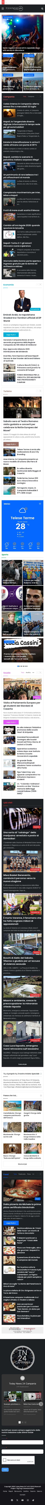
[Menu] (3, 9)
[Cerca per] (42, 9)
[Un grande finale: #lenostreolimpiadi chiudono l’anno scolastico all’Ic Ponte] (9, 763)
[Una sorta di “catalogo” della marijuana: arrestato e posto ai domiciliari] (22, 34)
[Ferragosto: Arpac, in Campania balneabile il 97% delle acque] (9, 490)
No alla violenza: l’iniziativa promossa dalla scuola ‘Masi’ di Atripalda (29, 730)
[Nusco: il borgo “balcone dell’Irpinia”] (12, 1148)
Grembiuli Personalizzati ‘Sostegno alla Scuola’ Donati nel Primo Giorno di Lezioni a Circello (28, 741)
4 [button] (23, 666)
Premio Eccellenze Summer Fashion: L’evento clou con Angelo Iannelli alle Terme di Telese (20, 656)
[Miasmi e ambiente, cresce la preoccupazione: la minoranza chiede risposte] (33, 82)
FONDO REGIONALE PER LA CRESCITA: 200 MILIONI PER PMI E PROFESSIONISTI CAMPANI (28, 378)
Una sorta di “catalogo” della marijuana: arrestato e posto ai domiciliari (21, 49)
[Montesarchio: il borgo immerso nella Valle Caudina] (33, 1127)
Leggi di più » (11, 335)
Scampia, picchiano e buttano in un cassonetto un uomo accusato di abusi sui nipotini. (12, 1404)
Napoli (11, 1491)
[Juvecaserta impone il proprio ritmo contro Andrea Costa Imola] (12, 624)
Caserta (32, 1491)
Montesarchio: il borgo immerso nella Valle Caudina (32, 1136)
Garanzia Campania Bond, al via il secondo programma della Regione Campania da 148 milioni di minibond (20, 342)
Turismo (7, 391)
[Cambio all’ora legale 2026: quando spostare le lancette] (9, 235)
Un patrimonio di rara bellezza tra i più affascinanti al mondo (20, 176)
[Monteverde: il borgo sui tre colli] (12, 1127)
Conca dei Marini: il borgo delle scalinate (32, 1157)
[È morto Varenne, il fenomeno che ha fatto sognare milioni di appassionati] (33, 62)
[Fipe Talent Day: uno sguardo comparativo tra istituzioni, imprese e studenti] (9, 775)
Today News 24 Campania (22, 1383)
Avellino (6, 17)
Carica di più (22, 1064)
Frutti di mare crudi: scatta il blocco (21, 210)
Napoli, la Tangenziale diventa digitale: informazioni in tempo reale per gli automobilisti (21, 124)
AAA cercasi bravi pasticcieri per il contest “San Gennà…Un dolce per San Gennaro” (28, 1308)
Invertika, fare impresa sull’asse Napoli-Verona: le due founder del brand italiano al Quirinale (21, 358)
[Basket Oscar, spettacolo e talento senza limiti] (33, 572)
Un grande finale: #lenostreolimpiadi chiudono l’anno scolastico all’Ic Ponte (29, 764)
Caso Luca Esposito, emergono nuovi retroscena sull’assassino (21, 1047)
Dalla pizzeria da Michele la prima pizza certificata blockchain (22, 1206)
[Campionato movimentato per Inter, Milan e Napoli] (9, 202)
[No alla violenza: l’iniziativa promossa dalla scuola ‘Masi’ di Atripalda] (9, 730)
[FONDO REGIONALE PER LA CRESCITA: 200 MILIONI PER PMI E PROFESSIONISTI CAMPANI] (9, 377)
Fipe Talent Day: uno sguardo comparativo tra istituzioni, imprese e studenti (28, 776)
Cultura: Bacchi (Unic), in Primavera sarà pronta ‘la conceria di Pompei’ (28, 367)
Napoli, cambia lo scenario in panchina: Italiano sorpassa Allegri (21, 158)
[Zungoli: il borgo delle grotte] (33, 1106)
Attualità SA (29, 56)
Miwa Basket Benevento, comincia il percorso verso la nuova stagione (19, 878)
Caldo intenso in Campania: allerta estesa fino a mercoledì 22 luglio (21, 105)
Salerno (39, 1491)
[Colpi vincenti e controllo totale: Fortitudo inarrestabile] (12, 598)
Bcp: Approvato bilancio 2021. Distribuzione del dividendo (16, 350)
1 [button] (18, 666)
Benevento (18, 1491)
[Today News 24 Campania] (14, 8)
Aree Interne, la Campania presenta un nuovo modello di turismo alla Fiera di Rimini (20, 461)
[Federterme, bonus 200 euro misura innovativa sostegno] (9, 481)
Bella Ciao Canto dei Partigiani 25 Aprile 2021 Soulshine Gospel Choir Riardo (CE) (32, 1404)
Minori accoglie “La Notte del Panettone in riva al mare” (22, 1285)
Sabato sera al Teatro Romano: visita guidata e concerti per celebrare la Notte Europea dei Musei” (20, 426)
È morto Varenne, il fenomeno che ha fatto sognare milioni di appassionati (22, 921)
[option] (22, 53)
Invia (5, 1469)
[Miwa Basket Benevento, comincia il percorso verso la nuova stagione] (12, 62)
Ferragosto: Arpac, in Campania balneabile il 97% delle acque (27, 490)
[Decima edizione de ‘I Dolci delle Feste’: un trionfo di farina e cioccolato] (9, 1231)
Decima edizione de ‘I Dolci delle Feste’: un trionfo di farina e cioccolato (29, 1230)
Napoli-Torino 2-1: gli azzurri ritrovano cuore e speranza (17, 244)
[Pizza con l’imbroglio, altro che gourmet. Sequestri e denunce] (9, 1250)
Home (5, 1491)
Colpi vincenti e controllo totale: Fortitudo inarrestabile (10, 610)
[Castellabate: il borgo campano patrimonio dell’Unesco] (12, 1106)
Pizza (29, 1174)
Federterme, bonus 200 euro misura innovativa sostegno (27, 480)
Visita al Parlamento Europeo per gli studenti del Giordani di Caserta (21, 705)
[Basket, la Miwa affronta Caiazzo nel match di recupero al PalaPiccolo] (33, 624)
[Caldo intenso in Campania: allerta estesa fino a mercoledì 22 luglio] (9, 113)
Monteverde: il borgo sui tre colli (11, 1135)
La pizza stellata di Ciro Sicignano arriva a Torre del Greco (22, 1291)
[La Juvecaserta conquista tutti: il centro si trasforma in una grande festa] (12, 572)
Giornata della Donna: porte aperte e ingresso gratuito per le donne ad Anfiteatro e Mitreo (22, 264)
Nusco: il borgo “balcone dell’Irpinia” (11, 1157)
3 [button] (21, 666)
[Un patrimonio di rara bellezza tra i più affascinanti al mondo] (9, 184)
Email (4, 1448)
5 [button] (25, 666)
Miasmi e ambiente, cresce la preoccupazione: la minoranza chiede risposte (20, 1003)
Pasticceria (22, 1174)
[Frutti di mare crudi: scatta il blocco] (9, 217)
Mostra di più (22, 1164)
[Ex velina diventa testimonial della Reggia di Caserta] (9, 471)
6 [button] (26, 666)
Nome (4, 1438)
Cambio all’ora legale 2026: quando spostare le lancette (21, 226)
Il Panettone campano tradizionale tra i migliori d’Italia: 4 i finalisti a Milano (21, 1298)
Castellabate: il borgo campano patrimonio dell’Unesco (12, 1115)
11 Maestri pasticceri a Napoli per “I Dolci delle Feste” (27, 1240)
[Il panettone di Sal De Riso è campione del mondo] (9, 1260)
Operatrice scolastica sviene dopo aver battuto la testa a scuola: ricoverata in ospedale (28, 752)
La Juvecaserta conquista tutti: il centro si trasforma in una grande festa (11, 584)
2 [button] (19, 666)
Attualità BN (8, 56)
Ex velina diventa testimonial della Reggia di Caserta (29, 471)
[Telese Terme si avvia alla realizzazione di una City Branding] (9, 452)
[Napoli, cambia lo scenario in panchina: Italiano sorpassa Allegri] (9, 166)
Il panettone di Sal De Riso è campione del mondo (28, 1258)
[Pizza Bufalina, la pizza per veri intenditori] (9, 1318)
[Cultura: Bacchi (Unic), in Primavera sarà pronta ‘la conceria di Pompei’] (9, 368)
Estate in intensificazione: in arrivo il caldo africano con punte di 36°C (21, 143)
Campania (31, 96)
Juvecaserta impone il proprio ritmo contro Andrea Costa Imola (12, 635)
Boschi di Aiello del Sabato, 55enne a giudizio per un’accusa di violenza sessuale (21, 961)
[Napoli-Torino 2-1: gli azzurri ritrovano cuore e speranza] (9, 252)
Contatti (22, 1495)
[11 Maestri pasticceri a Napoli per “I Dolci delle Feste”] (9, 1240)
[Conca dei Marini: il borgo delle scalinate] (33, 1148)
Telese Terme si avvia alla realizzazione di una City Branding (28, 452)
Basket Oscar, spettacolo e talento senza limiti (33, 583)
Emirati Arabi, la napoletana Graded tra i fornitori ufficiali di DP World (22, 317)
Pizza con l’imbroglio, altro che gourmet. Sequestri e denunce (29, 1250)
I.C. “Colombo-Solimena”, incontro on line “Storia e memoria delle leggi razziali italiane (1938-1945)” (28, 789)
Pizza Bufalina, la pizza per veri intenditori (29, 1317)
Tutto (24, 96)
